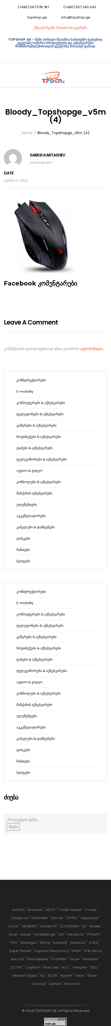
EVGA (13, 926)
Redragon (28, 942)
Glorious (38, 984)
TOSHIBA (58, 959)
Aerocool (72, 984)
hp (43, 975)
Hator (80, 975)
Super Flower (20, 951)
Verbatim (90, 959)
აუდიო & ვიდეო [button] (29, 470)
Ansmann (35, 910)
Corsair (91, 910)
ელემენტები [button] (26, 504)
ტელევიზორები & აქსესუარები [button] (41, 459)
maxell (25, 934)
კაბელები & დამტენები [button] (35, 527)
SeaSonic (78, 942)
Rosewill (60, 942)
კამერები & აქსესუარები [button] (36, 425)
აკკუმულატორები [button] (31, 515)
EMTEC (72, 918)
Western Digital (25, 975)
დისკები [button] (23, 538)
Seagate (80, 967)
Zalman (54, 984)
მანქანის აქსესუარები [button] (34, 493)
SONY (94, 942)
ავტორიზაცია (91, 348)
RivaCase (51, 967)
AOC (66, 967)
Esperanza (89, 918)
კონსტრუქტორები (31, 380)
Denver (57, 918)
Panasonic (75, 934)
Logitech (33, 967)
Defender (39, 918)
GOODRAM (69, 926)
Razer (92, 975)
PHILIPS (93, 934)
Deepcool (20, 918)
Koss (13, 934)
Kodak (95, 926)
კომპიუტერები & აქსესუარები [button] (40, 402)
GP (84, 926)
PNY (14, 942)
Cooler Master (70, 910)
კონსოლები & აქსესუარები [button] (38, 481)
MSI (61, 934)
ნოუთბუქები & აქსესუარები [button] (38, 436)
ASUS (50, 910)
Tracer (74, 959)
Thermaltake (37, 959)
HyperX (66, 975)
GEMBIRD (29, 926)
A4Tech (18, 910)
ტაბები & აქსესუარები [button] (34, 448)
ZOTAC (17, 967)
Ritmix (45, 942)
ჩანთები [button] (23, 549)
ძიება (13, 826)
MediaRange (44, 934)
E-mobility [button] (24, 391)
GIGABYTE (48, 926)
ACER (52, 975)
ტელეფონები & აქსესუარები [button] (40, 414)
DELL (94, 967)
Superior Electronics (51, 951)
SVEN (76, 951)
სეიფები (23, 561)
